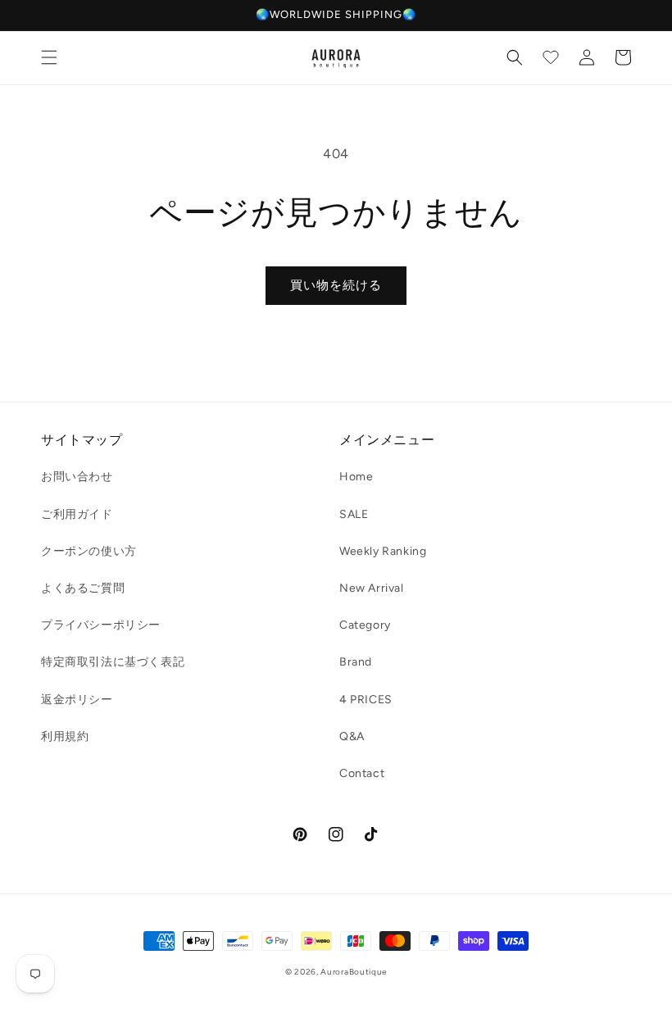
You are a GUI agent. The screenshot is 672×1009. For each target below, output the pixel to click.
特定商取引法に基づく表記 (112, 662)
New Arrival (371, 588)
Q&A (352, 736)
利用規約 (65, 736)
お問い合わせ (77, 477)
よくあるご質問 (83, 588)
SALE (353, 514)
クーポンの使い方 (89, 551)
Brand (355, 662)
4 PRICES (366, 700)
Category (365, 625)
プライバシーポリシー (101, 625)
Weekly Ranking (382, 551)
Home (356, 477)
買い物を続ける (336, 285)
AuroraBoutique (353, 971)
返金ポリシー (77, 700)
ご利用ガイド (77, 514)
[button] (49, 57)
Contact (361, 773)
